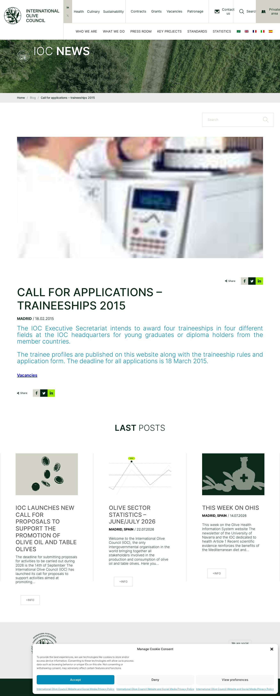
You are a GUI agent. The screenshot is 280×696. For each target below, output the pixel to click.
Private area (274, 11)
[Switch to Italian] (263, 31)
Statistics (222, 31)
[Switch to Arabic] (239, 31)
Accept (75, 680)
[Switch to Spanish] (271, 31)
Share (231, 280)
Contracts (138, 11)
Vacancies (174, 11)
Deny (155, 680)
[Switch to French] (255, 31)
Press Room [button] (140, 31)
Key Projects (169, 31)
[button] (272, 649)
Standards (197, 31)
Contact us (228, 11)
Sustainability (113, 11)
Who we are (86, 31)
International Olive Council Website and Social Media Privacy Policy (75, 688)
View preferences (235, 680)
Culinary (93, 11)
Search (252, 11)
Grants (156, 11)
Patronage (195, 11)
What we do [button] (114, 31)
